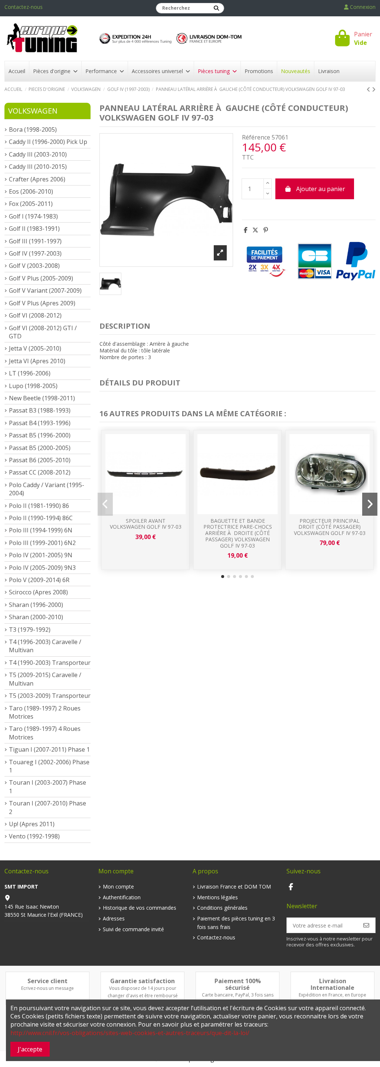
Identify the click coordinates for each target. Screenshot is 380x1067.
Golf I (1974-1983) (33, 216)
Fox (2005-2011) (31, 204)
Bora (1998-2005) (33, 129)
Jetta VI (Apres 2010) (37, 361)
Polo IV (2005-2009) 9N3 (42, 568)
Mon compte (118, 886)
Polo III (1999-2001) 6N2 (42, 543)
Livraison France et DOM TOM (234, 886)
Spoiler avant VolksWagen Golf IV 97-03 (145, 524)
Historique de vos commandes (139, 907)
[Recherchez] (216, 8)
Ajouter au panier (320, 189)
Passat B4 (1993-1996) (40, 423)
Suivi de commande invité (133, 929)
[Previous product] (369, 89)
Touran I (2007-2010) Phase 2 (47, 807)
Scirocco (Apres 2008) (38, 592)
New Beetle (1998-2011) (42, 398)
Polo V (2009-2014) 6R (39, 580)
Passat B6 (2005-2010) (40, 460)
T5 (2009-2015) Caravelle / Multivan (45, 679)
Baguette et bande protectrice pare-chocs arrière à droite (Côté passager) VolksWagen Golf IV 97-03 (237, 533)
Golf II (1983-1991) (34, 228)
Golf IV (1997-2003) (35, 253)
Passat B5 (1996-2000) (40, 435)
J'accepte (30, 1049)
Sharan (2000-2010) (36, 617)
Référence (256, 137)
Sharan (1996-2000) (36, 605)
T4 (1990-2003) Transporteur (50, 663)
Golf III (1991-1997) (35, 241)
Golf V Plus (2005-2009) (41, 278)
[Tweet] (255, 230)
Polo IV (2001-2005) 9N (40, 555)
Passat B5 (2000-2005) (40, 448)
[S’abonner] (366, 925)
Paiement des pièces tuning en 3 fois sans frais (236, 922)
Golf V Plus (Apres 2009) (42, 303)
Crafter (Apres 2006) (37, 179)
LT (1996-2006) (29, 373)
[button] (222, 576)
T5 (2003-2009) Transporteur (50, 696)
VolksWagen (33, 111)
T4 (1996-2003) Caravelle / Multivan (45, 646)
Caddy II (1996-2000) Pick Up (48, 142)
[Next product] (374, 89)
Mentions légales (217, 897)
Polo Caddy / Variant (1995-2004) (46, 489)
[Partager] (246, 230)
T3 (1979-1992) (29, 630)
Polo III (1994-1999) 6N (40, 530)
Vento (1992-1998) (34, 836)
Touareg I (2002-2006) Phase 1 (49, 766)
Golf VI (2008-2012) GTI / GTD (43, 332)
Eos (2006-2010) (31, 191)
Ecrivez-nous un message (47, 988)
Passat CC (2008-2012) (40, 472)
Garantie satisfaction (142, 981)
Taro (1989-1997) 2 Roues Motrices (45, 712)
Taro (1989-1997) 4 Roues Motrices (45, 733)
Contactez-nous (23, 6)
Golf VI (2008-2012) (35, 315)
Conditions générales (222, 907)
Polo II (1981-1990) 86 (39, 506)
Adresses (114, 918)
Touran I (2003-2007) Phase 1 (47, 786)
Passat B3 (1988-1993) (40, 410)
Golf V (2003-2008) (34, 266)
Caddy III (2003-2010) (38, 154)
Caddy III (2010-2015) (38, 166)
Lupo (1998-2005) (33, 386)
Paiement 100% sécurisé (237, 984)
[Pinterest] (265, 230)
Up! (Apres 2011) (32, 824)
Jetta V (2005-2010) (35, 348)
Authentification (122, 897)
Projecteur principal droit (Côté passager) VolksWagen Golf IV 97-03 (330, 527)
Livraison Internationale (332, 984)
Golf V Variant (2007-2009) (45, 290)
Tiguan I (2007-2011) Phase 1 (49, 749)
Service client (47, 981)
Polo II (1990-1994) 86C (41, 518)
